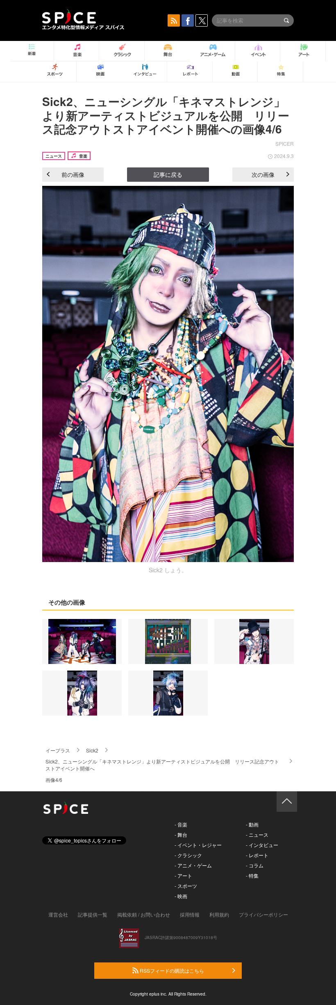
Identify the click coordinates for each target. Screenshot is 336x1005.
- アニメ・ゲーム (193, 865)
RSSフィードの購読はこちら (171, 970)
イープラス (57, 750)
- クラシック (188, 854)
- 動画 (252, 824)
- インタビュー (262, 844)
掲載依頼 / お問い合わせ (143, 914)
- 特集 (252, 875)
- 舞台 (181, 834)
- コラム (254, 865)
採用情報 (190, 914)
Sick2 (92, 750)
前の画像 (72, 174)
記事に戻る (168, 174)
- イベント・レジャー (198, 844)
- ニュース (257, 834)
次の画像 (263, 174)
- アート (183, 875)
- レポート (257, 854)
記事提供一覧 (92, 914)
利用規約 (219, 914)
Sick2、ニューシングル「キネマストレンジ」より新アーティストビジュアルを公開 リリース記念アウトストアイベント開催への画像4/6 (165, 115)
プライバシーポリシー (263, 914)
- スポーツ (186, 885)
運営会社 (58, 914)
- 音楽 (181, 824)
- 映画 (181, 895)
